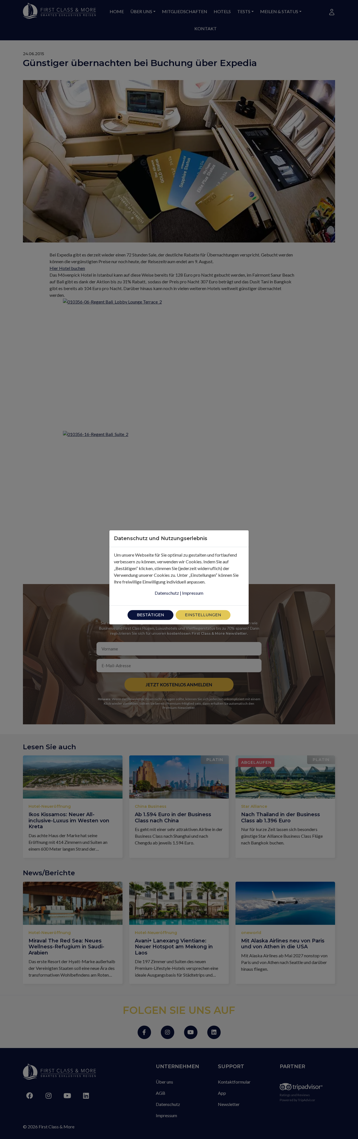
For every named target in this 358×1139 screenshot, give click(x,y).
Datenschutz (167, 593)
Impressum (192, 593)
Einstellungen (203, 614)
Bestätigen (150, 614)
